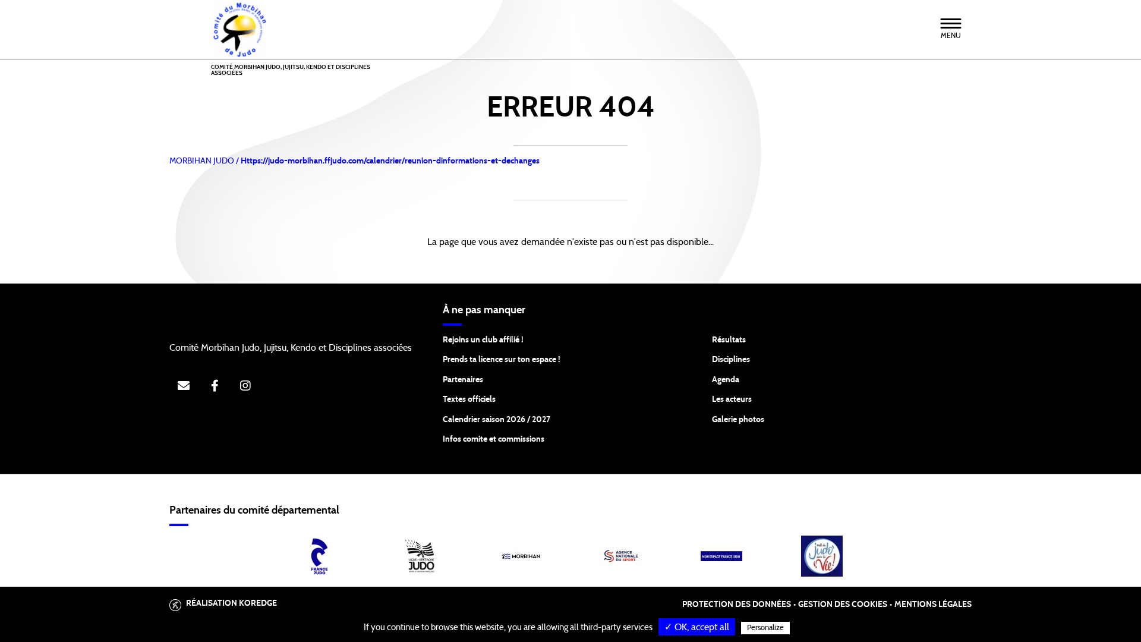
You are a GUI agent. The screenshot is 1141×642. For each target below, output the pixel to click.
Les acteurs (732, 399)
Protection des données (736, 604)
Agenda (725, 380)
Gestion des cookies (842, 604)
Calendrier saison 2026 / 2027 (496, 420)
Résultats (729, 340)
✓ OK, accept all (696, 627)
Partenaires (463, 380)
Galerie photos (738, 420)
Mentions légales (933, 604)
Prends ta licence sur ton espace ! (501, 359)
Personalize (765, 628)
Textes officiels (469, 399)
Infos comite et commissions (493, 439)
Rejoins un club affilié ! (483, 340)
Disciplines (731, 359)
